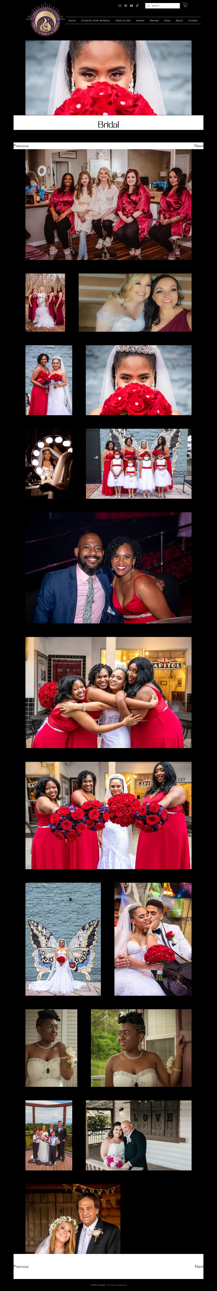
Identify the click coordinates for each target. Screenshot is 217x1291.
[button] (185, 4)
